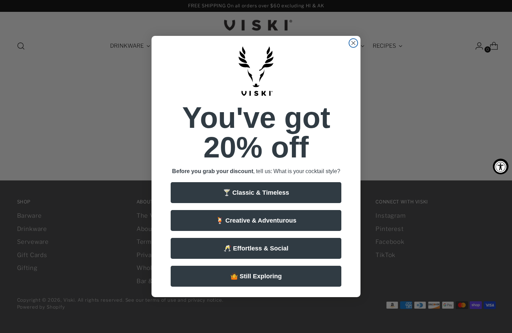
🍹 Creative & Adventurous (256, 220)
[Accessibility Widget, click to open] (501, 167)
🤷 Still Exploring (256, 276)
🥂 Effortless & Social (256, 248)
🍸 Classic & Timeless (256, 192)
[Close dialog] (353, 43)
